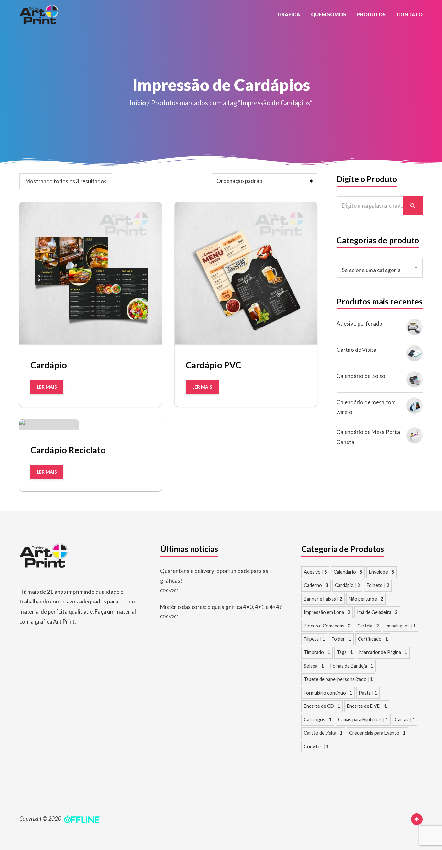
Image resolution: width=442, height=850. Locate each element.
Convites (316, 746)
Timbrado (317, 652)
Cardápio (347, 585)
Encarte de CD (322, 706)
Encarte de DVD (367, 706)
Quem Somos (328, 14)
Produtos (371, 14)
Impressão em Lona (327, 612)
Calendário (348, 572)
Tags (345, 652)
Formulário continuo (328, 692)
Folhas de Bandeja (351, 666)
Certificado (373, 639)
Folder (341, 639)
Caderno (316, 585)
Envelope (381, 572)
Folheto (378, 585)
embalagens (400, 625)
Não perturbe (366, 599)
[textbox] (380, 270)
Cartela (368, 625)
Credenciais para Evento (377, 733)
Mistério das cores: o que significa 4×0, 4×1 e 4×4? (221, 606)
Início (138, 103)
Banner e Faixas (323, 599)
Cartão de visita (323, 733)
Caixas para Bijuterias (363, 719)
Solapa (314, 666)
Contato (410, 14)
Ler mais (47, 387)
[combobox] (380, 268)
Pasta (368, 692)
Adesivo (315, 572)
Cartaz (405, 719)
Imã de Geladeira (377, 612)
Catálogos (317, 719)
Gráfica (289, 14)
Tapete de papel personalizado (338, 679)
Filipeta (314, 639)
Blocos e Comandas (327, 625)
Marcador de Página (383, 652)
